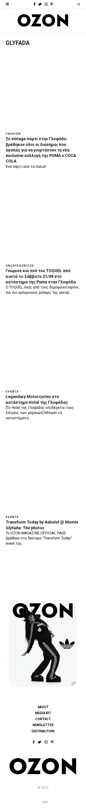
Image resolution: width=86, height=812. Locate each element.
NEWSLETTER (43, 725)
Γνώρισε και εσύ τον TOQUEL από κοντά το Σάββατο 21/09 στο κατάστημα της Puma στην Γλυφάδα (41, 276)
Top (44, 802)
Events (12, 391)
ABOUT (43, 707)
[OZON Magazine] (43, 20)
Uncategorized (20, 265)
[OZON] (43, 773)
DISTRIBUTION (43, 731)
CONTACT (43, 719)
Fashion (13, 133)
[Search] (79, 4)
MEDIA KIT (43, 713)
